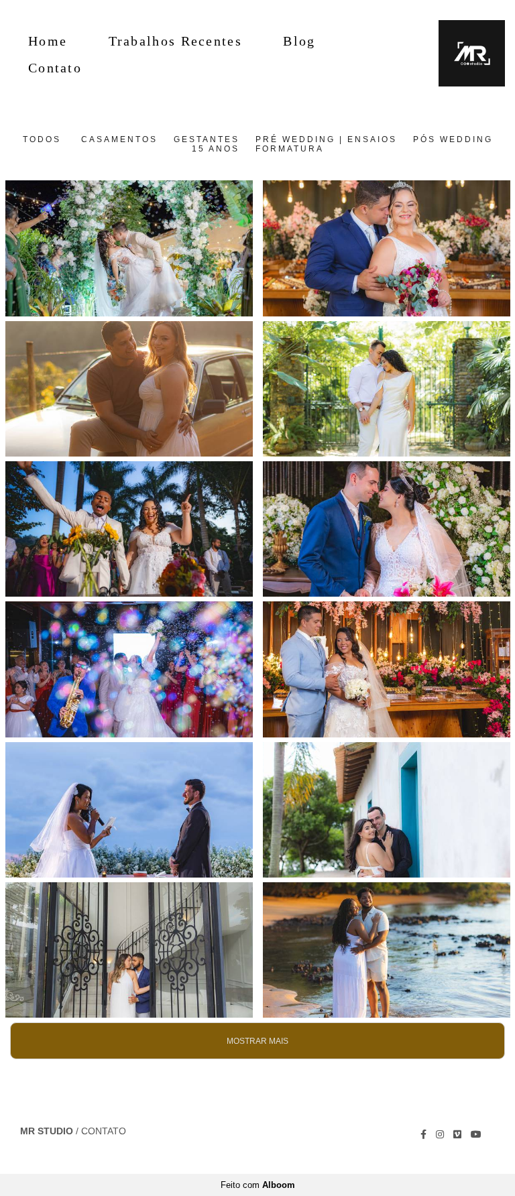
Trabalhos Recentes (175, 41)
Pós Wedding (453, 139)
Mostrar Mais (257, 1040)
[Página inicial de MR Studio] (463, 54)
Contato (55, 67)
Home (47, 41)
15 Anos (215, 149)
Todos (42, 139)
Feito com (258, 1185)
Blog (299, 41)
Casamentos (119, 139)
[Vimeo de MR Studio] (457, 1134)
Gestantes (206, 139)
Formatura (289, 149)
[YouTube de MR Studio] (476, 1134)
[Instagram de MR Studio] (440, 1134)
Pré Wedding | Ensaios (326, 139)
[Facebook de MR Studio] (423, 1134)
